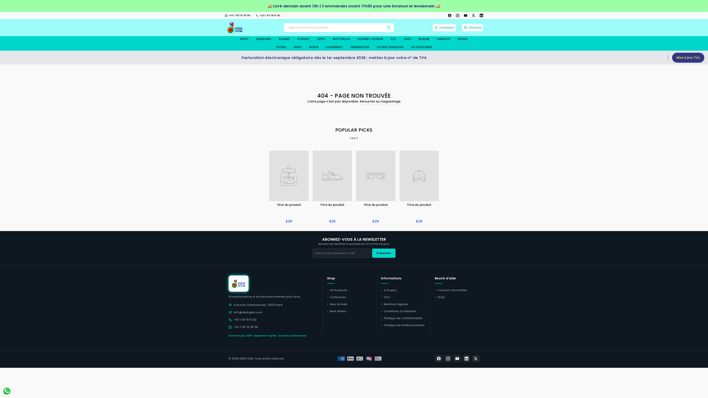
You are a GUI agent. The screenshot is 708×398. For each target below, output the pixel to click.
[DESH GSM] (235, 27)
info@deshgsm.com (248, 312)
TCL (393, 39)
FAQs (441, 297)
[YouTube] (465, 15)
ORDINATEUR (359, 47)
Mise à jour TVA (688, 58)
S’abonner (383, 253)
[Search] (389, 28)
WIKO (298, 47)
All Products (338, 290)
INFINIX (463, 39)
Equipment (334, 47)
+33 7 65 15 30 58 (239, 15)
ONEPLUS (443, 39)
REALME (424, 39)
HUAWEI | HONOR (370, 39)
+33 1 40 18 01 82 (270, 15)
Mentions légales (396, 304)
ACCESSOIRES (421, 47)
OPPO (321, 39)
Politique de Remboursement (404, 325)
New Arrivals (339, 304)
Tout (354, 138)
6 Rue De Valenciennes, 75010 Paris (258, 305)
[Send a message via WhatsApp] (7, 391)
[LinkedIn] (481, 15)
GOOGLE (303, 39)
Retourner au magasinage (380, 101)
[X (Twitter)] (475, 358)
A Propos (390, 290)
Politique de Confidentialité (403, 318)
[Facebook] (449, 15)
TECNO (281, 47)
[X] (473, 15)
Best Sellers (338, 311)
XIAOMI (284, 39)
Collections (338, 297)
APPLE (244, 39)
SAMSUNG (263, 39)
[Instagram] (457, 15)
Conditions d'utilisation (400, 311)
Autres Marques (390, 47)
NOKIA (314, 47)
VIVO (407, 39)
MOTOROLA (341, 39)
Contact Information (452, 290)
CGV (387, 297)
